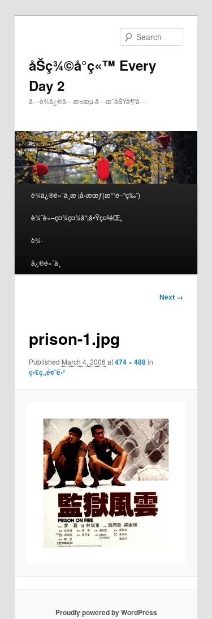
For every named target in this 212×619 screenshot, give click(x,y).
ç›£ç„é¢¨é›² (47, 372)
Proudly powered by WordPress (106, 612)
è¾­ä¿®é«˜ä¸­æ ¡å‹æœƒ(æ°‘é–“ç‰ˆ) (85, 195)
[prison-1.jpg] (106, 483)
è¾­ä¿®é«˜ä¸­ (45, 251)
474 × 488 (130, 362)
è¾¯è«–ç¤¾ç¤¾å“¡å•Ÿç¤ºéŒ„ (76, 217)
